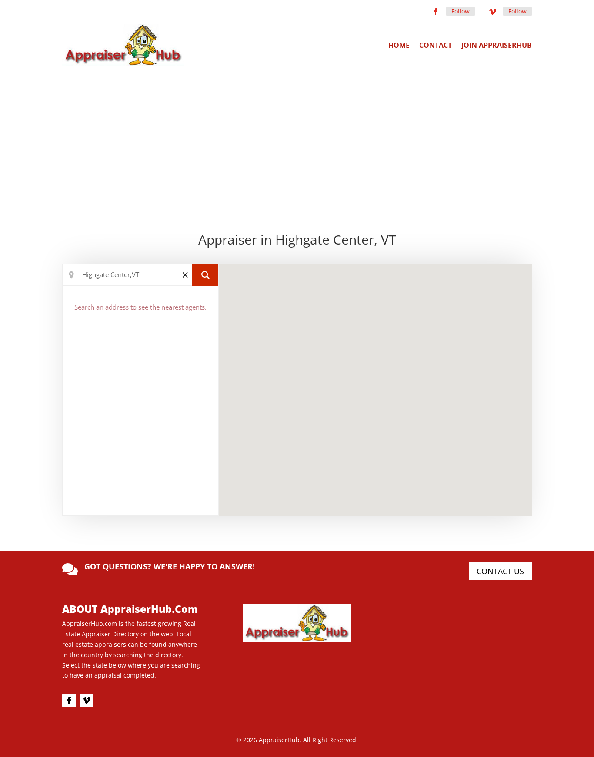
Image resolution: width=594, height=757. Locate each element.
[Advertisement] (297, 131)
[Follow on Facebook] (436, 12)
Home (399, 45)
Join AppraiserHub (496, 45)
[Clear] (185, 274)
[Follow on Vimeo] (493, 12)
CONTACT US (500, 571)
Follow (460, 11)
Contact (435, 45)
